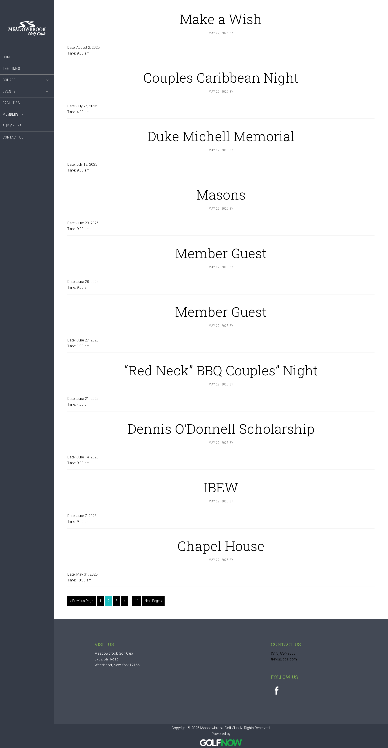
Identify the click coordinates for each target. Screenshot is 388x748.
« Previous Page (81, 602)
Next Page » (153, 602)
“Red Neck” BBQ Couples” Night (221, 370)
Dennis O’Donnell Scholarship (221, 428)
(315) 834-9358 (283, 653)
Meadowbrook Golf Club (26, 26)
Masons (221, 194)
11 (138, 600)
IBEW (221, 487)
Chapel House (221, 545)
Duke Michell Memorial (221, 136)
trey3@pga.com (284, 659)
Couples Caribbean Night (221, 77)
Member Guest (221, 253)
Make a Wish (221, 19)
